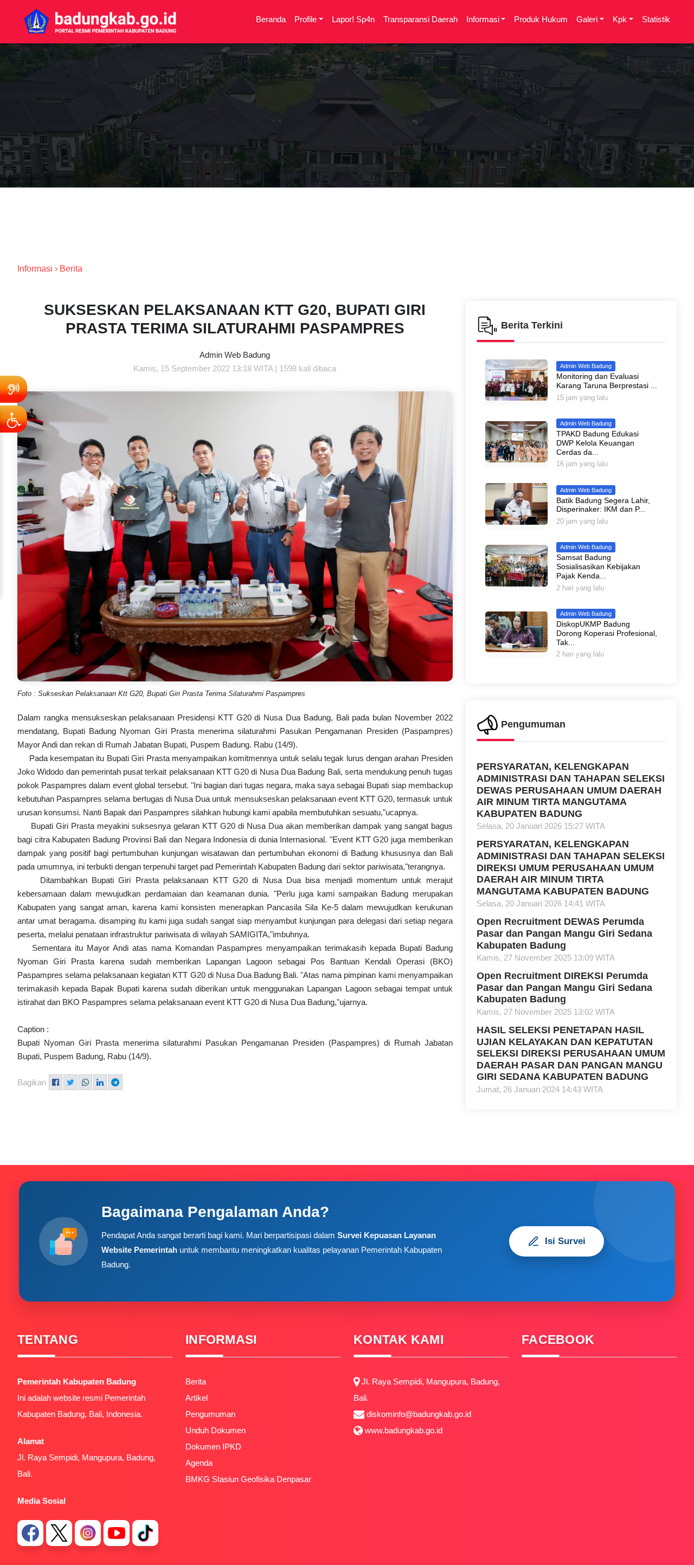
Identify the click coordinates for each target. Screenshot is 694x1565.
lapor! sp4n (353, 19)
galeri (586, 19)
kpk (620, 19)
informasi (482, 19)
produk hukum (541, 19)
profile (305, 19)
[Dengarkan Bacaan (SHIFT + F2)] (13, 389)
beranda (271, 19)
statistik (656, 19)
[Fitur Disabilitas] (13, 419)
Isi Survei (565, 1241)
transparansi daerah (420, 19)
